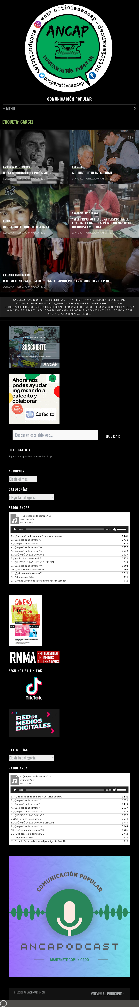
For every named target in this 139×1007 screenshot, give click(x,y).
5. (26, 550)
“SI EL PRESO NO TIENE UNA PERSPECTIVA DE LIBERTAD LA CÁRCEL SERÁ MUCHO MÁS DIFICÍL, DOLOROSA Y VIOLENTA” (103, 223)
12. (23, 576)
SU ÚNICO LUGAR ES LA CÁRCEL (92, 173)
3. (26, 543)
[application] (69, 529)
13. (38, 580)
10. (27, 569)
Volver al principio (106, 994)
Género (7, 221)
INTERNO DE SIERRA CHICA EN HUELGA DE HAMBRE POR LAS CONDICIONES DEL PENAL (57, 281)
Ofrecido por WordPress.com (29, 992)
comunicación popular (69, 99)
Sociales (77, 167)
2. (26, 539)
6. (27, 554)
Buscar (113, 436)
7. (26, 558)
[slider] (122, 529)
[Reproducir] (15, 529)
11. (27, 573)
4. (26, 547)
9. (26, 565)
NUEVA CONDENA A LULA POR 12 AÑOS (27, 173)
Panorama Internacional (17, 167)
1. (36, 536)
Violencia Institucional (86, 213)
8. (32, 562)
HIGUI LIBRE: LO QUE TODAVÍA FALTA (26, 227)
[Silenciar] (114, 529)
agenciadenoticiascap (28, 178)
